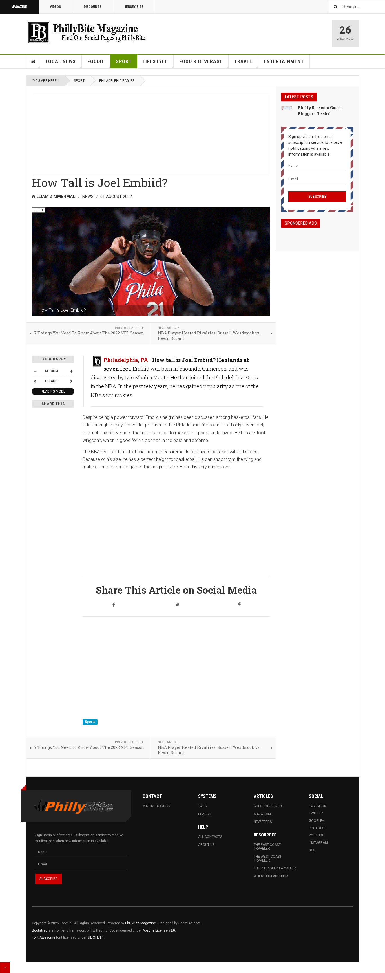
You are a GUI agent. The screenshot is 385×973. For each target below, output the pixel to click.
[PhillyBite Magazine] (86, 32)
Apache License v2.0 (159, 930)
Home (33, 61)
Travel (243, 61)
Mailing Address (157, 806)
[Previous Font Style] (35, 381)
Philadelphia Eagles (116, 81)
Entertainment (284, 61)
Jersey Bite (133, 7)
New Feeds (263, 822)
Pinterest (317, 828)
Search (204, 814)
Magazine (19, 7)
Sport (124, 61)
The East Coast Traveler (267, 847)
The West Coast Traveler (268, 858)
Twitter (316, 813)
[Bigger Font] (71, 371)
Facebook (317, 806)
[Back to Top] (5, 967)
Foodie (96, 61)
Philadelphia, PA (125, 359)
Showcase (263, 814)
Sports (90, 722)
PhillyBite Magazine (140, 923)
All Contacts (210, 837)
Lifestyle (155, 61)
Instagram (318, 843)
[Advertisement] (151, 132)
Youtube (316, 835)
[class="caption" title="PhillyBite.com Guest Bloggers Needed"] (286, 108)
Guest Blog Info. (268, 806)
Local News (61, 61)
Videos (55, 7)
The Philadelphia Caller (275, 868)
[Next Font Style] (71, 381)
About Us (206, 845)
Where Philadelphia (271, 876)
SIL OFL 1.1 (95, 937)
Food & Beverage (201, 61)
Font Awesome (43, 937)
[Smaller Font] (35, 371)
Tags (202, 806)
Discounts (92, 7)
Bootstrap (39, 930)
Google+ (316, 821)
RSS (312, 850)
